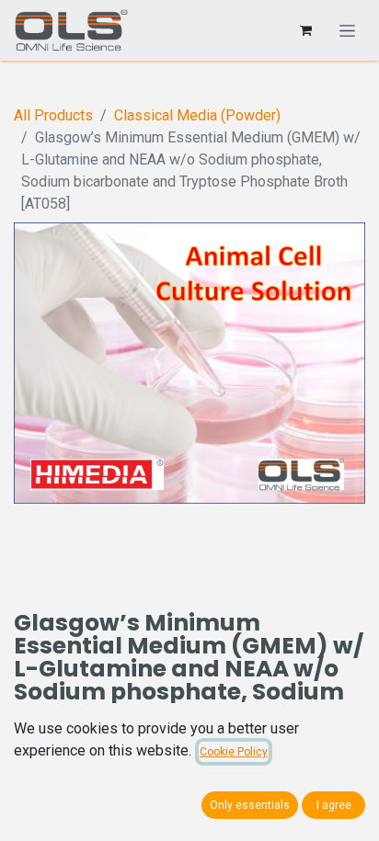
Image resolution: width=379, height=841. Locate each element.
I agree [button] (333, 805)
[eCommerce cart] (305, 30)
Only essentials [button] (250, 805)
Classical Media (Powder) (197, 115)
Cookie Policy (234, 751)
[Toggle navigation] (347, 30)
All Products (53, 115)
